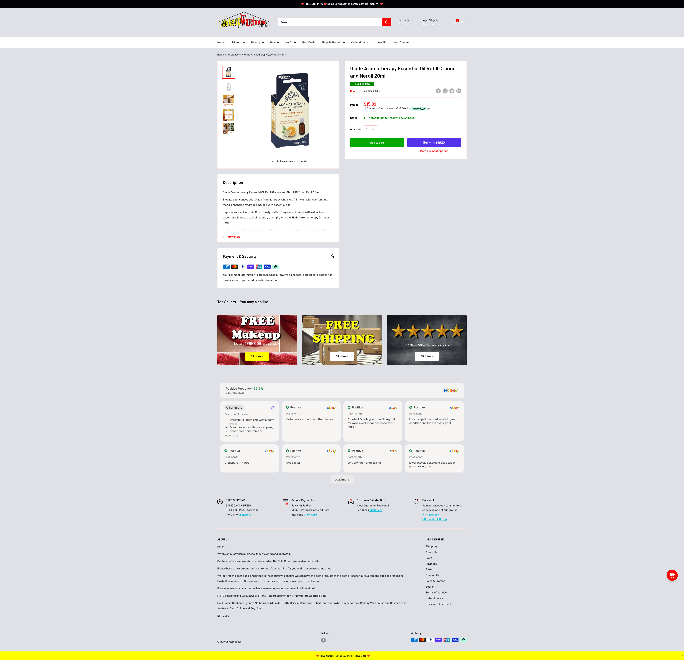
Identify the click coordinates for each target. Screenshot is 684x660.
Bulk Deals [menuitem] (308, 42)
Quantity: (356, 129)
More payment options (434, 150)
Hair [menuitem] (272, 42)
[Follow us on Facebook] (323, 640)
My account (429, 24)
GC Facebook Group (434, 519)
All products (234, 54)
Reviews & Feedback (438, 604)
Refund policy (434, 598)
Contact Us (432, 575)
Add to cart (377, 142)
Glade (354, 91)
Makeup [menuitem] (236, 42)
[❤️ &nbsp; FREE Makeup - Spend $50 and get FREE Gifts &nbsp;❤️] (343, 655)
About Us (431, 552)
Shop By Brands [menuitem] (331, 42)
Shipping (431, 546)
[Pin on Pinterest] (445, 90)
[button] (231, 435)
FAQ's (429, 557)
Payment (431, 563)
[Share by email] (458, 90)
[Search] (386, 22)
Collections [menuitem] (358, 42)
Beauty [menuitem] (255, 42)
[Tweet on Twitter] (451, 90)
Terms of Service (436, 592)
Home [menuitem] (221, 42)
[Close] (682, 655)
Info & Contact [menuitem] (401, 42)
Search (430, 586)
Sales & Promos (435, 580)
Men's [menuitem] (288, 42)
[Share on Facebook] (438, 90)
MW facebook (430, 514)
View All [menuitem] (381, 42)
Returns (431, 569)
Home (220, 54)
